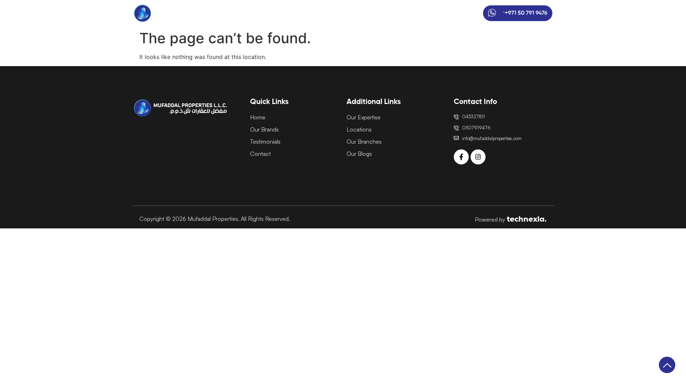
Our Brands (308, 13)
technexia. (527, 219)
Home (278, 13)
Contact (453, 13)
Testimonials (420, 13)
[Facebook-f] (461, 156)
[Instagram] (478, 156)
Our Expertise (347, 13)
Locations (384, 13)
